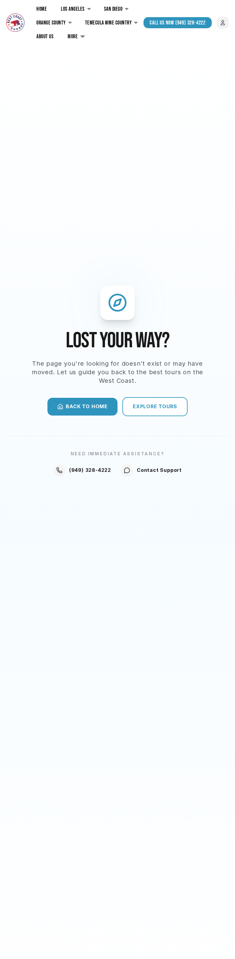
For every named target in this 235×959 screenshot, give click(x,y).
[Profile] (223, 23)
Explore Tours (155, 406)
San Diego (113, 9)
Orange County (51, 23)
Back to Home (87, 406)
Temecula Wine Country (108, 23)
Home (41, 9)
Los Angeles (73, 9)
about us (45, 36)
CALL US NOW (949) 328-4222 (178, 23)
